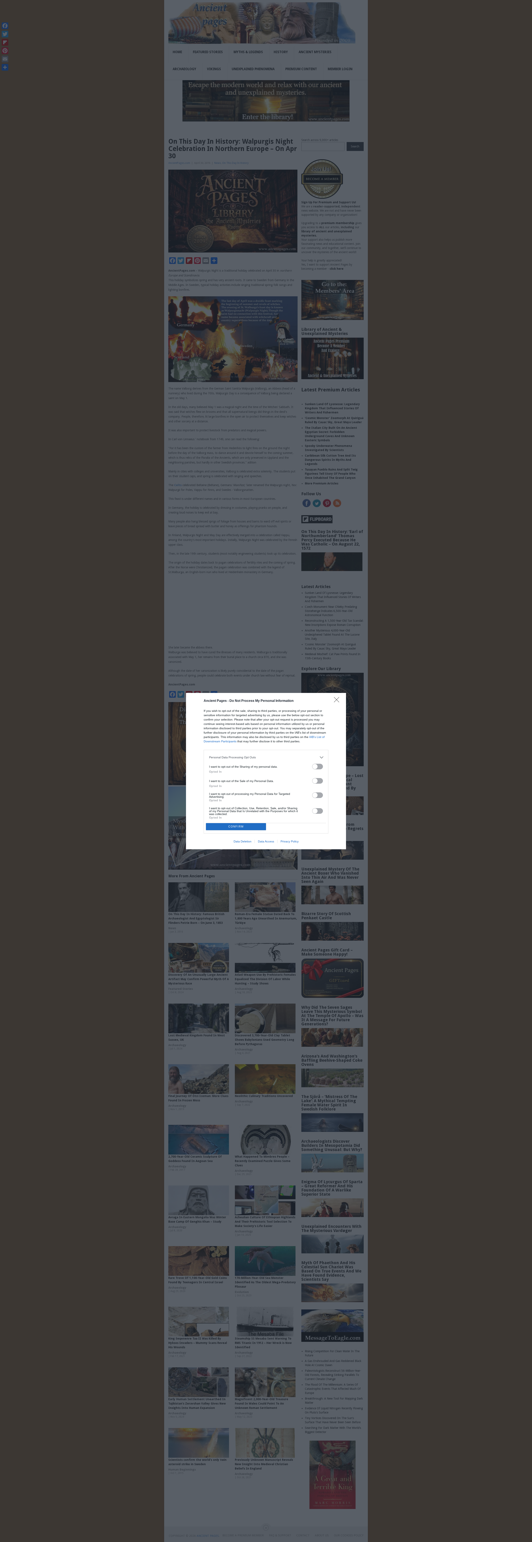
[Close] (338, 701)
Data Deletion (242, 841)
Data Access (266, 841)
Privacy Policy (290, 841)
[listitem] (266, 757)
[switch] (317, 766)
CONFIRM (236, 826)
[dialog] (266, 771)
